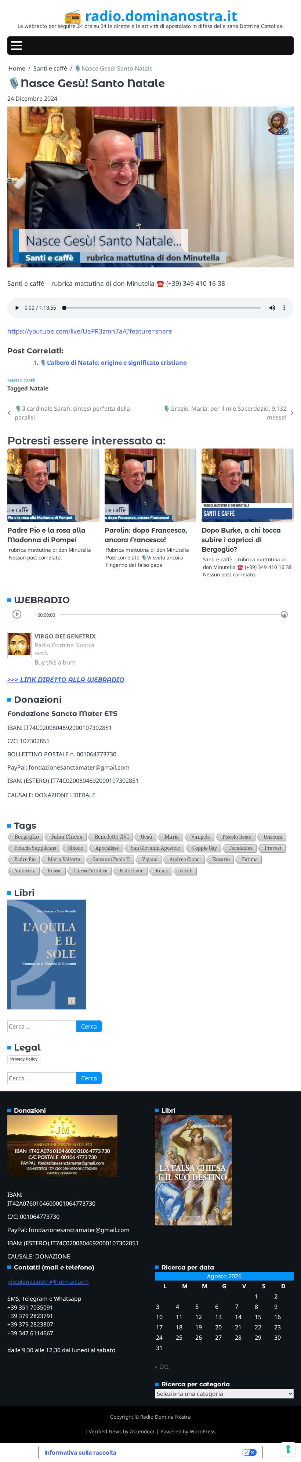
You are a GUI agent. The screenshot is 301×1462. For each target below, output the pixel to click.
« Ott (161, 1366)
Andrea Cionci (185, 859)
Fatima (250, 859)
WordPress (202, 1431)
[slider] (284, 614)
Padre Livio (132, 871)
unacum (273, 836)
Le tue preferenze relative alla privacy (182, 1452)
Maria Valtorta (64, 859)
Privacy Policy (23, 1059)
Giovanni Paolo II (111, 859)
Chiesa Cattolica (91, 871)
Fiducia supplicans (35, 848)
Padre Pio (25, 859)
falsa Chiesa (67, 836)
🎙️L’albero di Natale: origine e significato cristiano (113, 363)
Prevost (273, 848)
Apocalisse (107, 848)
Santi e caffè (21, 380)
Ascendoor (142, 1431)
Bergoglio (26, 836)
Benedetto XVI (112, 836)
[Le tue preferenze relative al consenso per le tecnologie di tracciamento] (288, 1449)
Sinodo (75, 848)
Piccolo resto (236, 836)
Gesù (146, 836)
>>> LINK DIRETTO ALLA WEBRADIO (65, 679)
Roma (162, 871)
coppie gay (204, 848)
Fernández (241, 848)
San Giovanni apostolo (155, 848)
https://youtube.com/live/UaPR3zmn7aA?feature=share (89, 331)
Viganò (149, 859)
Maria (171, 836)
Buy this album (55, 662)
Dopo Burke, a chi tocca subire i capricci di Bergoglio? (241, 539)
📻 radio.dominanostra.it (150, 15)
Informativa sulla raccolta (80, 1452)
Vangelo (200, 836)
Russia (55, 871)
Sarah (186, 871)
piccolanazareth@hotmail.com (48, 1282)
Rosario (221, 859)
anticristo (25, 871)
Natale (38, 388)
